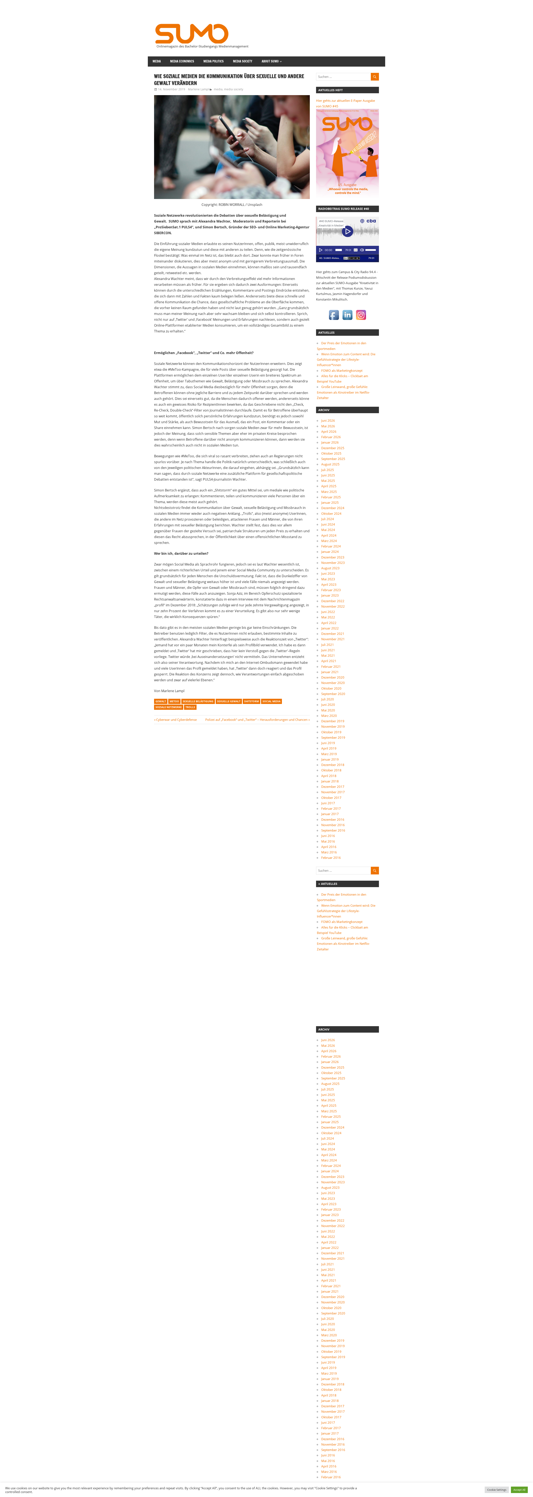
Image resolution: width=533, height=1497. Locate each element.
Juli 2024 (327, 519)
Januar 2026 (330, 442)
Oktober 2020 (331, 688)
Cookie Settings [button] (496, 1490)
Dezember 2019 (332, 721)
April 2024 (328, 535)
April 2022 (328, 623)
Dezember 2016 (332, 819)
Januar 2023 (330, 595)
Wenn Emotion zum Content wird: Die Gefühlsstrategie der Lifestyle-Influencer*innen (346, 359)
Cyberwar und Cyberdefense (176, 719)
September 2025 (333, 459)
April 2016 (328, 847)
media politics (213, 61)
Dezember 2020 (332, 677)
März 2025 (329, 492)
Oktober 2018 (331, 770)
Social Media (271, 701)
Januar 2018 (330, 781)
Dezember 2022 (332, 601)
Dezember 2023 (332, 557)
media (157, 61)
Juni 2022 (328, 612)
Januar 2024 (330, 552)
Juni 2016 (328, 836)
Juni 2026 (328, 420)
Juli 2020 (327, 699)
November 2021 (333, 639)
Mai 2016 (328, 841)
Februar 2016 (331, 857)
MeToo (174, 701)
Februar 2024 (331, 546)
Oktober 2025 (331, 453)
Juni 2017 (328, 803)
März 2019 (329, 754)
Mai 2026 (328, 426)
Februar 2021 (331, 666)
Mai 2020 (328, 710)
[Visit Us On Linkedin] (347, 320)
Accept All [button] (519, 1490)
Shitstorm (251, 701)
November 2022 (333, 606)
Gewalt (161, 701)
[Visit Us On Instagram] (361, 320)
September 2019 (333, 737)
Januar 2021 (330, 672)
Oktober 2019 (331, 732)
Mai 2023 (328, 579)
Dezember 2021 (332, 634)
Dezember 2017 (332, 787)
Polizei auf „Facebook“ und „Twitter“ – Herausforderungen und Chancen (256, 719)
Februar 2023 (331, 590)
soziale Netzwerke (169, 707)
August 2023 (330, 568)
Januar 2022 (330, 628)
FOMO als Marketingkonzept (341, 370)
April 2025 (328, 486)
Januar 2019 (330, 759)
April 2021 (328, 661)
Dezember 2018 (332, 765)
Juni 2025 (328, 475)
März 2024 (329, 541)
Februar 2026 (331, 437)
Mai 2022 (328, 617)
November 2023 (333, 563)
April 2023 (328, 584)
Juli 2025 (327, 470)
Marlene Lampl (198, 89)
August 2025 (330, 464)
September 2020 (333, 694)
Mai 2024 (328, 530)
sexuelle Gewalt (228, 701)
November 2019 (333, 726)
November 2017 (333, 792)
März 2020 (329, 716)
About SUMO (270, 61)
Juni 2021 (328, 650)
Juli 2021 (327, 645)
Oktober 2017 (331, 798)
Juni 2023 (328, 573)
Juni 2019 (328, 743)
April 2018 (328, 776)
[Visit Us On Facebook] (334, 320)
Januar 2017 (330, 814)
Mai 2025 (328, 481)
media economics (182, 61)
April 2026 (328, 431)
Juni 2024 (328, 524)
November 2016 (333, 825)
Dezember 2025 (332, 448)
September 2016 (333, 830)
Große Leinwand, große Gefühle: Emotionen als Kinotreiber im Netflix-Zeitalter (343, 392)
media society (242, 61)
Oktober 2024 (331, 513)
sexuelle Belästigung (198, 701)
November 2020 (333, 683)
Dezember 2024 (332, 508)
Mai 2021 (328, 655)
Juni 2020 (328, 704)
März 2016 (329, 852)
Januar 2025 (330, 502)
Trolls (190, 707)
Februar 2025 (331, 497)
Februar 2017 (331, 808)
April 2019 (328, 748)
